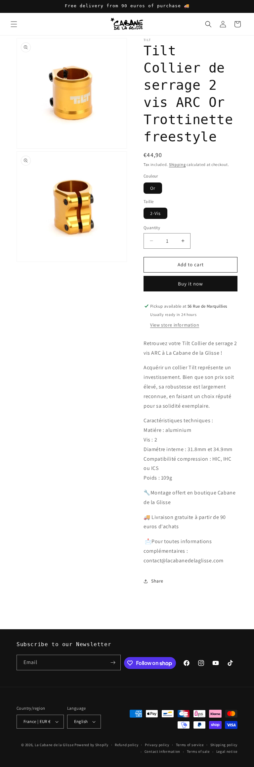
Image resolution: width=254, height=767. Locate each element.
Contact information (162, 751)
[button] (14, 24)
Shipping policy (224, 744)
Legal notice (226, 751)
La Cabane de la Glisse (54, 744)
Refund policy (126, 744)
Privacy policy (157, 744)
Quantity (152, 227)
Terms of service (190, 744)
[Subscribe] (113, 662)
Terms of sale (198, 751)
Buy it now (190, 284)
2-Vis (155, 213)
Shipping (177, 164)
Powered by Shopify (91, 744)
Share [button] (157, 581)
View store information (174, 325)
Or (152, 188)
